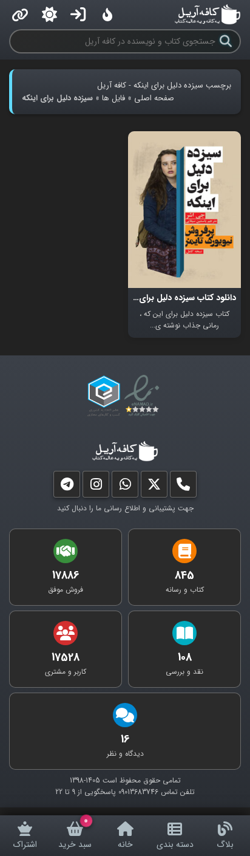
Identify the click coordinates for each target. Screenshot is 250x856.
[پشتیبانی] (125, 487)
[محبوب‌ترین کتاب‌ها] (107, 15)
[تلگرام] (66, 487)
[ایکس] (154, 487)
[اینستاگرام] (96, 487)
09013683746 (138, 792)
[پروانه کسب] (104, 396)
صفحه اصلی (154, 98)
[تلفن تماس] (183, 487)
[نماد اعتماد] (144, 396)
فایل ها (113, 98)
